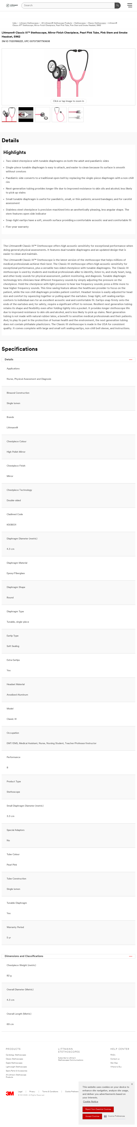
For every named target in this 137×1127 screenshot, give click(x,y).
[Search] (118, 6)
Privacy (32, 1092)
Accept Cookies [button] (92, 1116)
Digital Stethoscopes (14, 1063)
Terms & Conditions (50, 1092)
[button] (114, 1116)
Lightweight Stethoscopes (16, 1067)
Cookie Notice (90, 1102)
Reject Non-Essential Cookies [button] (98, 1109)
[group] (9, 114)
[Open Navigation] (129, 6)
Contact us (114, 1059)
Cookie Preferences (73, 1092)
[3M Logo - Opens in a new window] (12, 5)
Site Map (114, 1063)
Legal (20, 1092)
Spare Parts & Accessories (16, 1071)
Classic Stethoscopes (14, 1059)
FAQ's (112, 1055)
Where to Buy (116, 1067)
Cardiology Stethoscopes (16, 1055)
